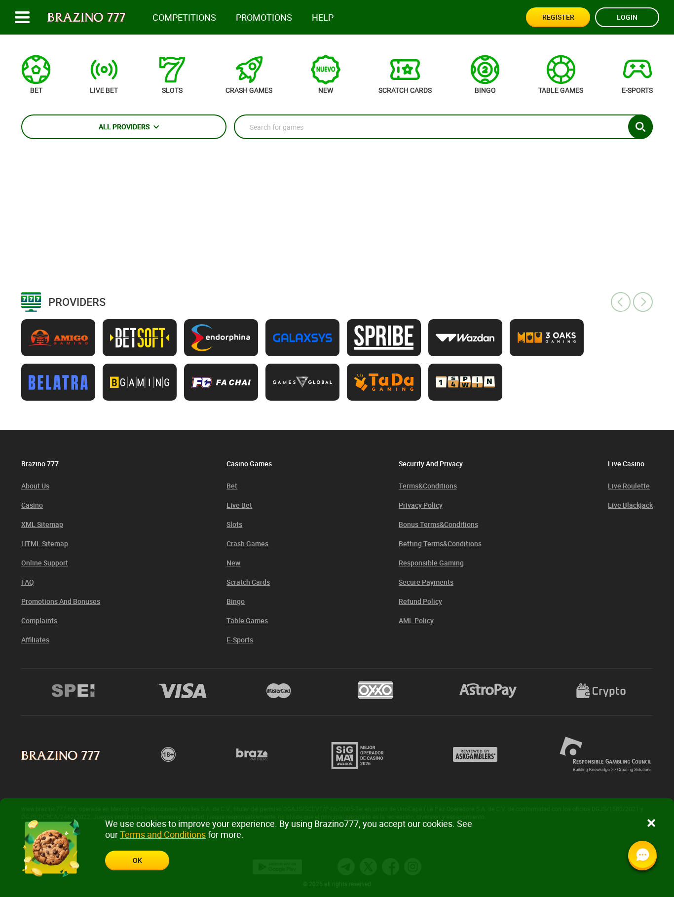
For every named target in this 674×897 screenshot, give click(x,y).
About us (35, 485)
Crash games (247, 543)
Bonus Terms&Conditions (438, 524)
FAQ (27, 582)
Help (323, 17)
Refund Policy (420, 601)
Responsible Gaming (431, 562)
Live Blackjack (630, 505)
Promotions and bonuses (60, 601)
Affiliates (35, 639)
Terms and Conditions (163, 834)
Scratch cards (248, 582)
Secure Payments (426, 582)
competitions (184, 17)
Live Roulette (629, 485)
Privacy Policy (421, 505)
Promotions (264, 17)
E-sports (239, 639)
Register (558, 17)
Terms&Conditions (428, 485)
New (233, 562)
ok (137, 860)
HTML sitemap (44, 543)
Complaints (39, 620)
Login (627, 17)
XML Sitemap (42, 524)
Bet (231, 485)
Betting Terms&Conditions (440, 543)
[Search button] (640, 126)
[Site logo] (86, 17)
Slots (234, 524)
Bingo (235, 601)
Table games (247, 620)
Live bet (239, 505)
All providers (124, 126)
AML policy (416, 620)
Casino (32, 505)
